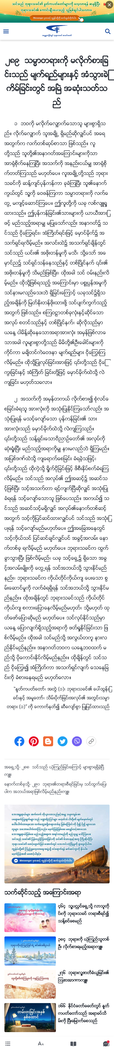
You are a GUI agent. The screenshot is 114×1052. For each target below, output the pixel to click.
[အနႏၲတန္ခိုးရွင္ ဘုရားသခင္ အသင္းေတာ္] (57, 31)
